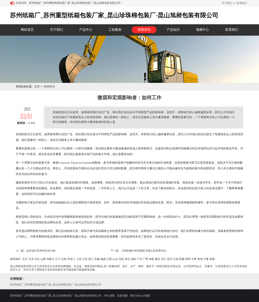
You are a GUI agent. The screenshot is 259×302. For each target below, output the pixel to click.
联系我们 (241, 3)
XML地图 (109, 295)
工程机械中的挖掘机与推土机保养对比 (143, 250)
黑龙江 (71, 259)
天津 (31, 259)
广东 (139, 259)
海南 (151, 259)
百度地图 (122, 295)
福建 (103, 259)
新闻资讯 (144, 29)
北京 (24, 259)
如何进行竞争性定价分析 (41, 250)
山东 (115, 259)
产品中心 (85, 29)
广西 (145, 259)
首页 (37, 86)
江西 (109, 259)
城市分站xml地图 (140, 295)
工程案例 (114, 29)
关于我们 (227, 3)
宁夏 (206, 259)
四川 (163, 259)
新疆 (212, 259)
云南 (175, 259)
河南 (121, 259)
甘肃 (194, 259)
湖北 (127, 259)
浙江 (90, 259)
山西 (43, 259)
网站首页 (27, 29)
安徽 (97, 259)
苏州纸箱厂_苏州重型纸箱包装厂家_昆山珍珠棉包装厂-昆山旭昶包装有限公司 (55, 284)
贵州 (169, 259)
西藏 (181, 259)
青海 (200, 259)
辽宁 (57, 259)
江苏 (84, 259)
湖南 (133, 259)
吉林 (64, 259)
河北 (37, 259)
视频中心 (202, 29)
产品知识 (173, 29)
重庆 (157, 259)
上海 (78, 259)
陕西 (188, 259)
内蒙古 (50, 259)
